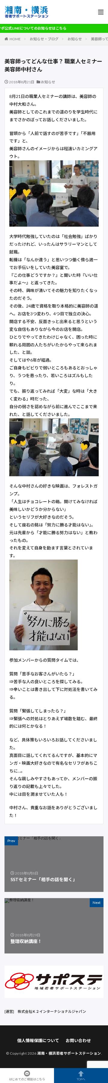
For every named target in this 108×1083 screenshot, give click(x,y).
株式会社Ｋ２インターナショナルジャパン (52, 1011)
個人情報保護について (38, 1040)
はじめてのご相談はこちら (27, 1079)
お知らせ (75, 39)
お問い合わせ (78, 1040)
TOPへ (81, 1079)
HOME (15, 39)
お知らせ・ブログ (44, 39)
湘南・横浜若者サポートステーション (69, 1053)
